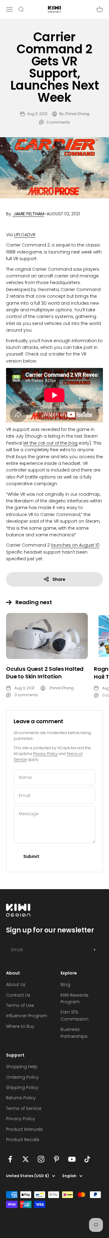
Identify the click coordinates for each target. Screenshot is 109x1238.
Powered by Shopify (63, 1220)
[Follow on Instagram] (41, 1159)
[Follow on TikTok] (87, 1159)
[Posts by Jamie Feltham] (13, 214)
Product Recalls (22, 1140)
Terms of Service (23, 1108)
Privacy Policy (45, 753)
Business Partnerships (74, 1032)
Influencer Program (26, 1016)
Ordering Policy (22, 1077)
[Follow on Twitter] (25, 1159)
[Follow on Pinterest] (56, 1159)
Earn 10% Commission (74, 1015)
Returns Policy (21, 1098)
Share (58, 579)
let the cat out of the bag (50, 443)
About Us (15, 984)
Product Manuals (24, 1129)
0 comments (58, 122)
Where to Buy (20, 1026)
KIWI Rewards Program (74, 998)
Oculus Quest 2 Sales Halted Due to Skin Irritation (45, 672)
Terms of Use (20, 1005)
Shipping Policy (22, 1087)
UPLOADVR (24, 235)
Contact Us (18, 995)
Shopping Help (22, 1067)
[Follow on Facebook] (10, 1159)
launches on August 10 (75, 545)
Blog (65, 984)
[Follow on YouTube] (72, 1159)
